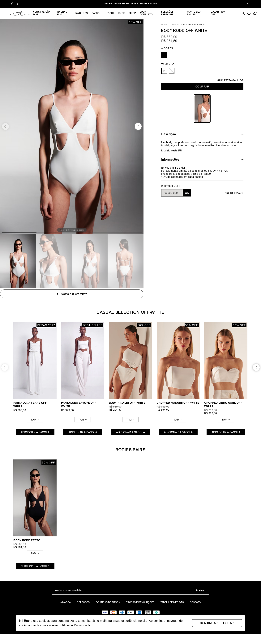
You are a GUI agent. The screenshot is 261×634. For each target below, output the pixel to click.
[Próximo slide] (17, 3)
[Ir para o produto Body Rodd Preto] (35, 497)
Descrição (168, 134)
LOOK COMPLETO (146, 13)
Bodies (177, 24)
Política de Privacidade (74, 625)
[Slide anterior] (12, 3)
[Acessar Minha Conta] (248, 13)
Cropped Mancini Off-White (178, 402)
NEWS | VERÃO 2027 (41, 13)
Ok (187, 192)
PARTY (122, 13)
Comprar (202, 86)
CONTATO (195, 602)
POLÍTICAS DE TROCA (108, 602)
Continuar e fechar (217, 623)
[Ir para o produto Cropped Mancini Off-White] (178, 360)
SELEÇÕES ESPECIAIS (167, 13)
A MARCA (65, 602)
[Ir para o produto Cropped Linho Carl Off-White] (225, 360)
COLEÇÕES (83, 602)
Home (165, 24)
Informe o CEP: (170, 185)
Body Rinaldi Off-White (127, 402)
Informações (170, 159)
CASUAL (96, 13)
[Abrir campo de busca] (243, 13)
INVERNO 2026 (62, 13)
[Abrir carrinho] (254, 13)
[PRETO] (164, 55)
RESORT (109, 13)
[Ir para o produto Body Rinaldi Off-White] (130, 360)
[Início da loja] (18, 13)
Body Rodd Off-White (194, 24)
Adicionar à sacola (35, 432)
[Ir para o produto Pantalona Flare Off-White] (35, 360)
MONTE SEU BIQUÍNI (194, 13)
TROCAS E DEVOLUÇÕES (140, 602)
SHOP (132, 13)
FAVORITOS (81, 13)
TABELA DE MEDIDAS (172, 602)
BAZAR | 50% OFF (218, 13)
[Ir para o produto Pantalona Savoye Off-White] (82, 360)
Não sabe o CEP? (234, 193)
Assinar (199, 590)
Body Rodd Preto (27, 540)
